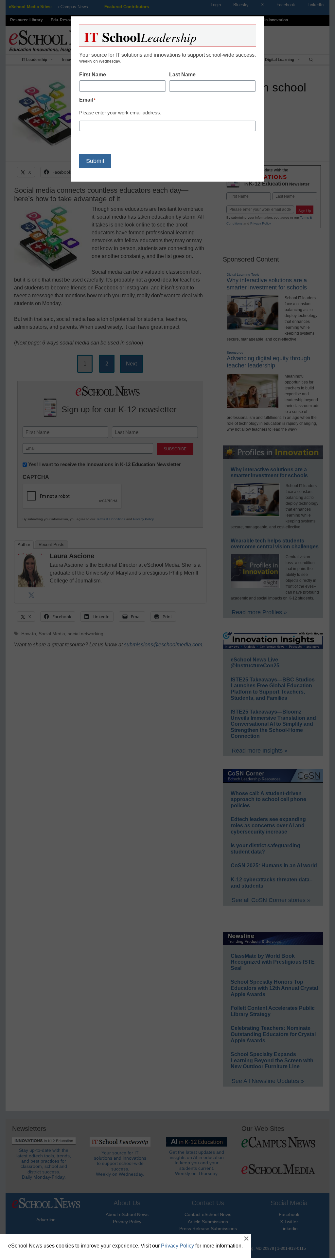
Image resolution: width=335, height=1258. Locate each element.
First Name (92, 74)
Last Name (182, 74)
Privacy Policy (177, 1245)
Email (87, 100)
